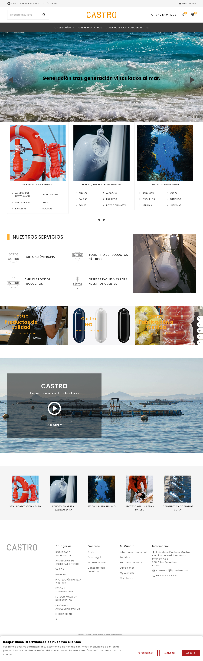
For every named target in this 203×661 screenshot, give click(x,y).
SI (57, 619)
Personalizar (145, 652)
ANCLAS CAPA (22, 202)
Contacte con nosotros (96, 569)
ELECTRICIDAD (64, 614)
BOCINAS (47, 208)
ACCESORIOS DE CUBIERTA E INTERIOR (67, 562)
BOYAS (82, 205)
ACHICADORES (50, 194)
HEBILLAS (147, 205)
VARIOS (60, 569)
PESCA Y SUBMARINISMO (165, 184)
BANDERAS (20, 208)
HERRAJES (61, 574)
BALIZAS (83, 199)
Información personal (133, 552)
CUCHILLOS (149, 199)
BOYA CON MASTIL (116, 205)
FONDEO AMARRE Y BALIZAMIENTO (66, 598)
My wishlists (127, 573)
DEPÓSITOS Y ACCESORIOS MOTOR (68, 607)
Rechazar (170, 652)
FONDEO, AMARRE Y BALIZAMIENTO (101, 184)
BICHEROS (111, 199)
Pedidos (125, 557)
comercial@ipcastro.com (172, 570)
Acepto (190, 652)
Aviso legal (94, 557)
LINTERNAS (175, 205)
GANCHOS (175, 199)
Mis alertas (127, 578)
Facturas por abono (132, 562)
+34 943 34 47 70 (167, 575)
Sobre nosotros (97, 562)
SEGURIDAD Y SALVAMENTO (37, 184)
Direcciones (127, 567)
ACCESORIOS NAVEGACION (22, 194)
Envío (91, 552)
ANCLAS (83, 193)
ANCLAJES (111, 193)
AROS (45, 202)
